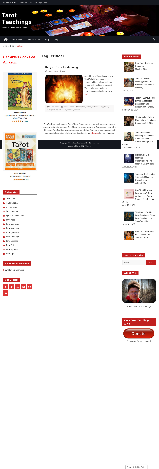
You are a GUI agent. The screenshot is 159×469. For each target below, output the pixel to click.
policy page (95, 133)
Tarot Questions (13, 232)
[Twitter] (11, 286)
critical (88, 107)
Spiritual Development (15, 216)
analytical (81, 107)
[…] (85, 94)
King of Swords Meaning (61, 67)
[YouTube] (17, 286)
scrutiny (70, 110)
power (64, 110)
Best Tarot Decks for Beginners (33, 2)
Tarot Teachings (17, 19)
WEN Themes (86, 146)
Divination (10, 199)
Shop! (56, 39)
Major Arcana (12, 203)
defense (95, 107)
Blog (47, 39)
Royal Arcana (69, 107)
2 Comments (54, 107)
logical (58, 110)
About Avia (17, 39)
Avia (63, 71)
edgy (101, 107)
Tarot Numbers (12, 228)
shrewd (77, 110)
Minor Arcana (12, 207)
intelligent (51, 110)
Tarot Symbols (12, 249)
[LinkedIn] (5, 293)
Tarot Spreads (12, 241)
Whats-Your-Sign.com (14, 270)
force (106, 107)
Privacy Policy (33, 39)
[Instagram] (29, 286)
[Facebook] (5, 286)
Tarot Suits (10, 245)
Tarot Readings (12, 237)
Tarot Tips (10, 254)
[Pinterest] (23, 286)
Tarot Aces (10, 220)
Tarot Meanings (12, 224)
